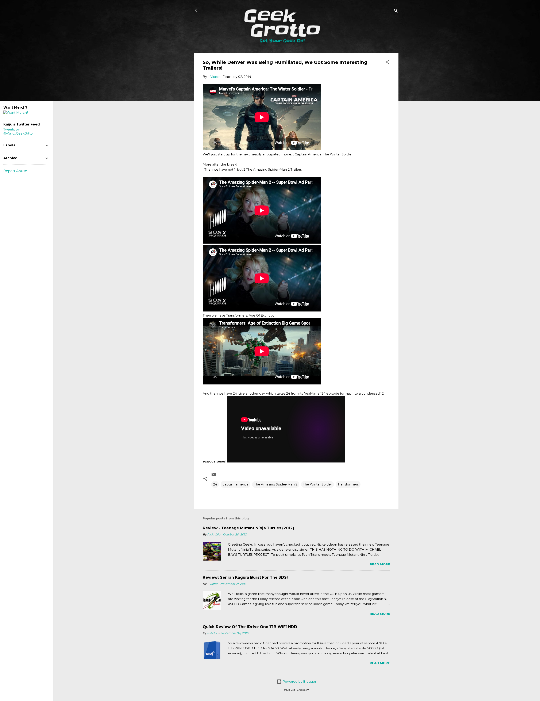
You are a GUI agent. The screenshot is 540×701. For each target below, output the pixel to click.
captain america (235, 484)
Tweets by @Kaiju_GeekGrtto (18, 131)
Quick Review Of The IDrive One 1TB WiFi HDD (250, 626)
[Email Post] (213, 476)
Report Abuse (15, 171)
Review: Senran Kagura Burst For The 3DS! (245, 577)
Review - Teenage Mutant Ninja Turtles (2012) (248, 528)
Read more (380, 564)
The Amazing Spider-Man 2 (275, 484)
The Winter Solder (317, 484)
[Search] (395, 11)
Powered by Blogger (299, 681)
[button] (387, 62)
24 (215, 484)
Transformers (348, 484)
